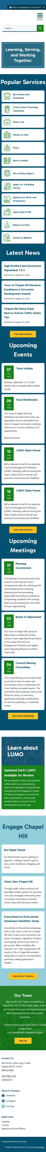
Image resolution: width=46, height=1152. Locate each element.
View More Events (23, 529)
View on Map (8, 1070)
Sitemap (23, 1141)
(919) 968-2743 (9, 1076)
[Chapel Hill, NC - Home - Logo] (14, 17)
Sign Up (23, 1040)
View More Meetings (23, 716)
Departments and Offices (13, 1128)
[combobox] (26, 7)
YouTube (10, 1106)
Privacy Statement (10, 1141)
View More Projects (23, 976)
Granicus (40, 1147)
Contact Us (7, 1079)
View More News (23, 334)
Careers (5, 1125)
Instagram (11, 1101)
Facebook (10, 1095)
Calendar (6, 1121)
